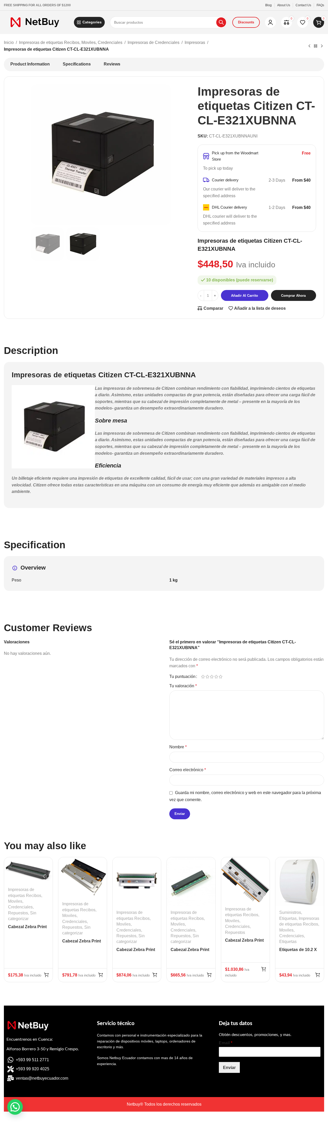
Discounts (246, 22)
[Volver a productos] (315, 46)
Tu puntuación (182, 677)
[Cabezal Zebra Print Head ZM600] (137, 881)
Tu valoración (183, 686)
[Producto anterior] (309, 46)
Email (225, 1043)
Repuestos (18, 913)
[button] (46, 974)
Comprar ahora (293, 296)
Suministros (290, 912)
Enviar (229, 1067)
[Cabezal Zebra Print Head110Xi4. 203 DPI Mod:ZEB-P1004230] (245, 879)
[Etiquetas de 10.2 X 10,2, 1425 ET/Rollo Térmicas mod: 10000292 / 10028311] (299, 881)
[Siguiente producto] (322, 46)
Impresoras (195, 42)
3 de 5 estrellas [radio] (212, 677)
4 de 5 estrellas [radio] (216, 677)
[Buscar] (221, 22)
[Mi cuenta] (270, 22)
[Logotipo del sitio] (36, 22)
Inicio (9, 42)
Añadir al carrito (244, 296)
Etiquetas (288, 918)
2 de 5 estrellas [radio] (207, 677)
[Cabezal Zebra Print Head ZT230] (191, 881)
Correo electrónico (187, 770)
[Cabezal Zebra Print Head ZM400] (82, 877)
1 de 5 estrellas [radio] (203, 677)
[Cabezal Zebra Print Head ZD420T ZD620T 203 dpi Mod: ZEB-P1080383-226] (28, 870)
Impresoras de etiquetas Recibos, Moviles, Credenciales (70, 42)
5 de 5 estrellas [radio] (221, 677)
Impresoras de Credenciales (153, 42)
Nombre (178, 747)
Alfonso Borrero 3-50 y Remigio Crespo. (42, 1049)
